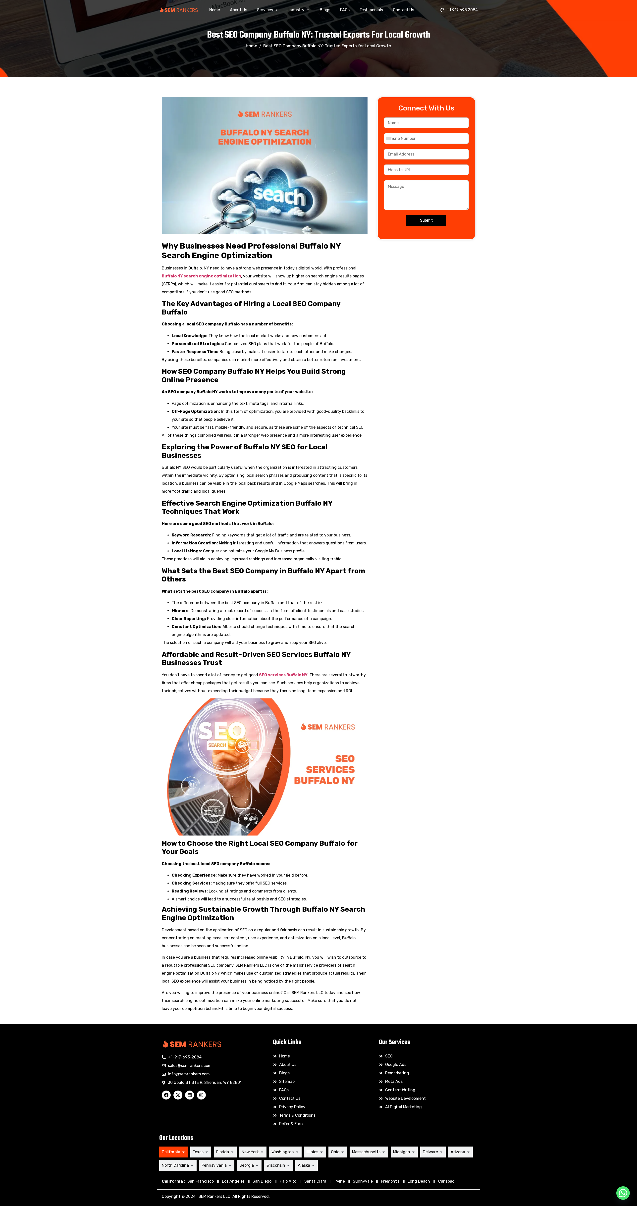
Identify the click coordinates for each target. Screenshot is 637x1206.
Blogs (325, 9)
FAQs (345, 9)
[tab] (173, 1152)
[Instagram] (201, 1095)
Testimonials (371, 9)
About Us (238, 9)
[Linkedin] (189, 1095)
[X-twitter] (177, 1095)
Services (265, 9)
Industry (296, 9)
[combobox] (390, 138)
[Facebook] (166, 1095)
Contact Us (403, 9)
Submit (426, 220)
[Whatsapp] (623, 1193)
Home (214, 9)
